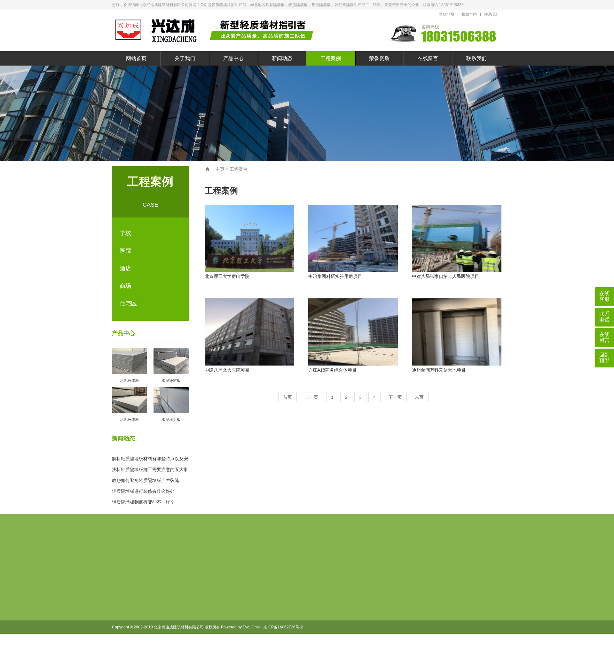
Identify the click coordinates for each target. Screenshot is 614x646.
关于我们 (185, 58)
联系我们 (492, 14)
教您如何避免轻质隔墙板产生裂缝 (145, 480)
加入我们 (207, 594)
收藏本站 (469, 14)
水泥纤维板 (244, 635)
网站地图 (446, 14)
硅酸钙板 (242, 557)
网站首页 (136, 58)
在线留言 (428, 58)
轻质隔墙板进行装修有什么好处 (143, 491)
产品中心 (233, 58)
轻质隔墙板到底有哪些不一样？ (143, 502)
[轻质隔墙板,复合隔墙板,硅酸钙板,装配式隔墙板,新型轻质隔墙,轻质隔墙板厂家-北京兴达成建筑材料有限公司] (216, 30)
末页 (419, 397)
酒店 (125, 268)
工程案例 (330, 58)
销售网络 (207, 604)
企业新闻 (278, 604)
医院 (125, 251)
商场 (125, 286)
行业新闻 (278, 594)
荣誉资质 (379, 58)
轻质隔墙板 (155, 557)
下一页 (395, 397)
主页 (220, 169)
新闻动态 (282, 58)
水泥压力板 (244, 625)
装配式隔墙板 (272, 557)
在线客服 (604, 296)
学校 (125, 233)
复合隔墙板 (185, 557)
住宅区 (128, 303)
